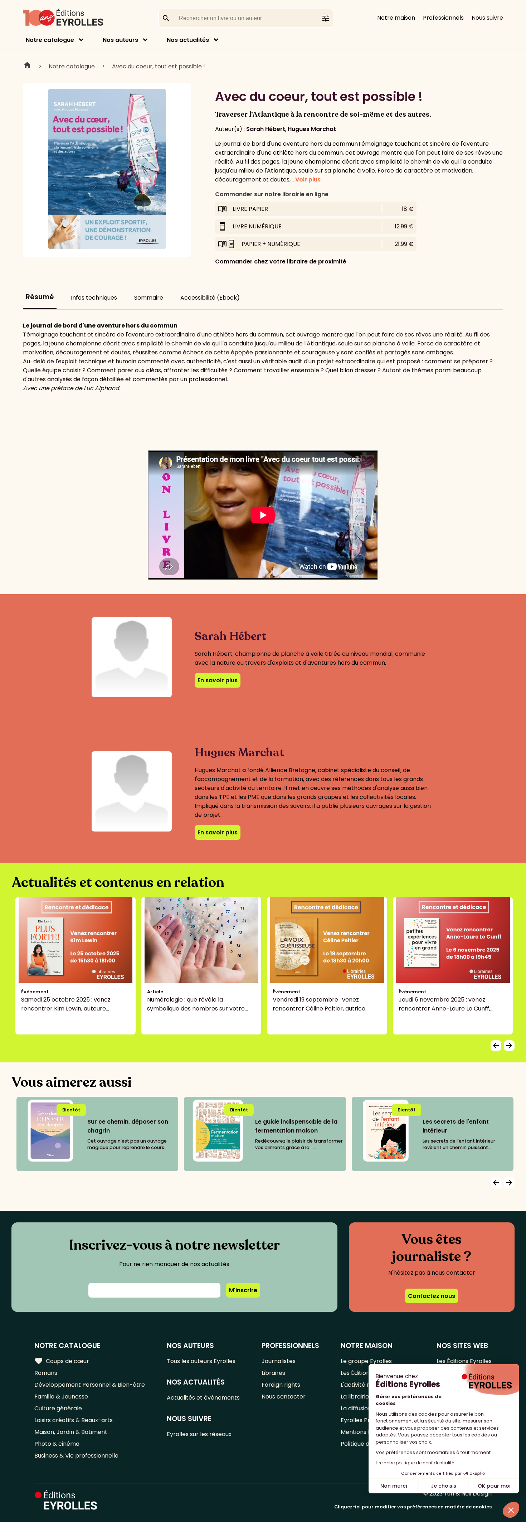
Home (27, 66)
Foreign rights (281, 1385)
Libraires (273, 1373)
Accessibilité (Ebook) (210, 298)
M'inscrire (243, 1290)
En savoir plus (218, 680)
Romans (45, 1373)
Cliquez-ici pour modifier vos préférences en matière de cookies (413, 1507)
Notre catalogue (50, 40)
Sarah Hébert (265, 129)
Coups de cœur (61, 1361)
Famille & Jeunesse (61, 1396)
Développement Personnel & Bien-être (89, 1385)
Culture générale (58, 1408)
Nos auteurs (120, 40)
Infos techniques (94, 298)
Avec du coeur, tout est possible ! (158, 66)
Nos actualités (188, 40)
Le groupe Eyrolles (366, 1361)
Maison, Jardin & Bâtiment (70, 1432)
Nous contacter (284, 1396)
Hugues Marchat (312, 129)
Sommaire (148, 298)
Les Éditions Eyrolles (464, 1361)
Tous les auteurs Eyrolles (201, 1361)
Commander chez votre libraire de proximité (280, 261)
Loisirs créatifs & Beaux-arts (73, 1420)
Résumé (40, 297)
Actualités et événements (203, 1397)
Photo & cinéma (56, 1444)
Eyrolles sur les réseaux (199, 1434)
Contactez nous (431, 1296)
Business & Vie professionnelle (76, 1455)
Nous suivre (487, 18)
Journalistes (279, 1361)
